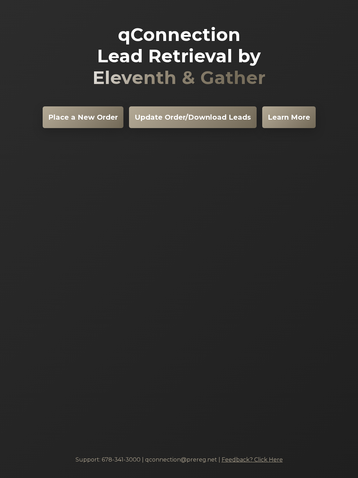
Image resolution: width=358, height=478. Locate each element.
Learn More (289, 117)
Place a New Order (83, 117)
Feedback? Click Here (252, 459)
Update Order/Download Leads (193, 117)
